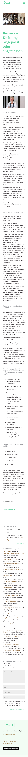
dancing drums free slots (11, 569)
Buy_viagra (9, 530)
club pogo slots (9, 608)
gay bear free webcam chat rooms (14, 553)
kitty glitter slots (9, 575)
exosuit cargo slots (10, 602)
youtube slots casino (10, 581)
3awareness (7, 551)
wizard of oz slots (10, 614)
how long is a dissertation (12, 636)
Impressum (6, 741)
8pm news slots (8, 587)
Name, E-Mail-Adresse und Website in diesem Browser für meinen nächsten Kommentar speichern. (14, 703)
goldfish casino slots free (12, 618)
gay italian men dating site (12, 563)
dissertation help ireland (12, 644)
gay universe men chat (10, 559)
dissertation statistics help (12, 650)
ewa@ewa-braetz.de (9, 734)
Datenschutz (14, 741)
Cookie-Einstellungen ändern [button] (11, 748)
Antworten (20, 543)
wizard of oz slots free (11, 595)
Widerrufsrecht (7, 743)
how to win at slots (10, 624)
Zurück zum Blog (9, 509)
